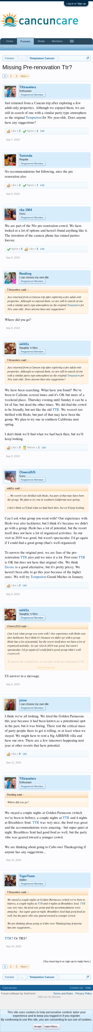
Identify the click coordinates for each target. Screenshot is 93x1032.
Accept (37, 1026)
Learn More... (52, 1026)
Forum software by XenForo (18, 993)
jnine (23, 700)
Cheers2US (27, 472)
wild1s (24, 344)
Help (88, 987)
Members (57, 41)
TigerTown (27, 876)
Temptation (33, 117)
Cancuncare (9, 987)
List (42, 130)
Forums (25, 41)
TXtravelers (27, 87)
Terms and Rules (63, 993)
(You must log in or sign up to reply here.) (67, 961)
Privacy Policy (83, 993)
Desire (9, 567)
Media (41, 41)
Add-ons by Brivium (49, 996)
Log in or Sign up (76, 3)
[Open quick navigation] (87, 58)
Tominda (25, 155)
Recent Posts (12, 47)
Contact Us (76, 987)
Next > (24, 76)
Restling (25, 273)
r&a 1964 (25, 210)
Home (9, 41)
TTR (55, 409)
